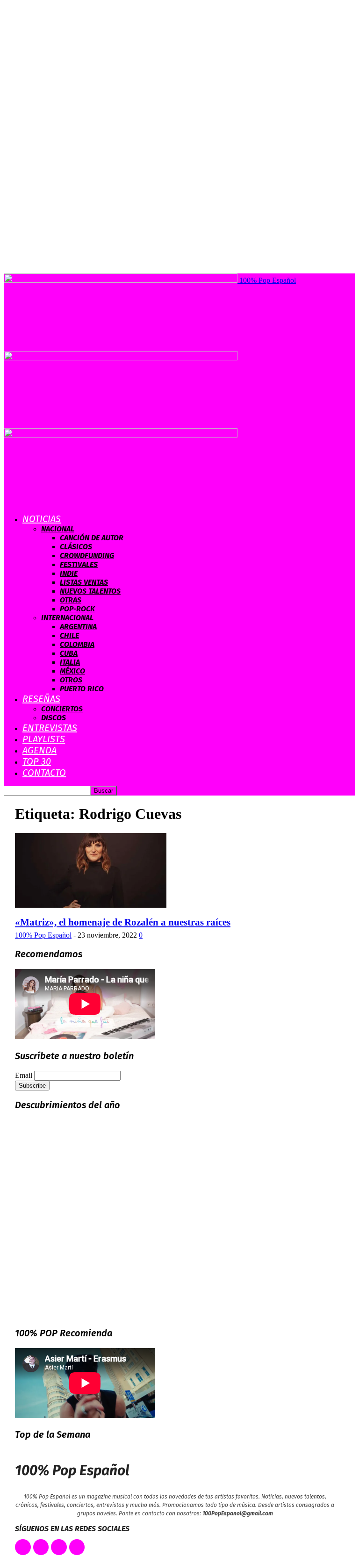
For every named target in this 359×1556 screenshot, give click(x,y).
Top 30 (36, 761)
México (72, 671)
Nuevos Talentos (90, 591)
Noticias (41, 518)
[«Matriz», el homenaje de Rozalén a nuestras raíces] (90, 905)
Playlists (43, 739)
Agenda (39, 750)
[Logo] (120, 358)
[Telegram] (77, 1547)
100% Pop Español (43, 935)
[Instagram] (59, 1547)
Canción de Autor (91, 537)
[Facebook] (23, 1547)
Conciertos (62, 708)
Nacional (57, 528)
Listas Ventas (84, 582)
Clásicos (76, 546)
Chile (69, 635)
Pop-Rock (77, 608)
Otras (70, 599)
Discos (53, 717)
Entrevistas (49, 727)
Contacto (44, 772)
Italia (70, 662)
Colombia (77, 644)
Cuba (69, 653)
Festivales (79, 564)
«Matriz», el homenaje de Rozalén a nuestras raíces (122, 922)
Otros (71, 679)
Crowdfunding (87, 555)
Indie (69, 573)
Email (23, 1075)
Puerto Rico (82, 688)
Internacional (67, 617)
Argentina (78, 626)
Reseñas (41, 698)
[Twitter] (41, 1547)
